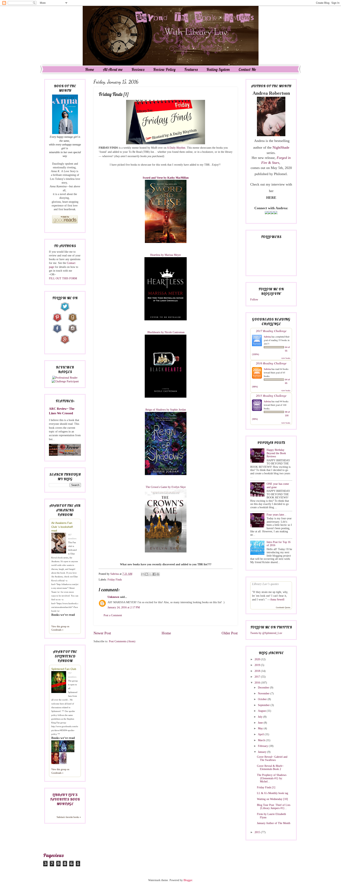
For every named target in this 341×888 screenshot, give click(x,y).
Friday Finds (115, 579)
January (262, 751)
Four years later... (276, 514)
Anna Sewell (277, 599)
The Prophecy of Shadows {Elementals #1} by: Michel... (271, 778)
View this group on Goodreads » (60, 628)
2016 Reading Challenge (271, 363)
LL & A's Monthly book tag (272, 793)
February (263, 746)
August (262, 710)
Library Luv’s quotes (265, 584)
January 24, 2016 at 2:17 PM (124, 607)
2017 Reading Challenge (271, 331)
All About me (113, 69)
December (264, 687)
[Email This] (143, 574)
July (260, 716)
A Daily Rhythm (176, 147)
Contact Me (247, 69)
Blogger (188, 880)
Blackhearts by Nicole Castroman (166, 332)
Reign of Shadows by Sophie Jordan (165, 409)
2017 (258, 676)
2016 (258, 682)
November (264, 693)
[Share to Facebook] (154, 574)
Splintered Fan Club (63, 668)
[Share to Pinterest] (158, 574)
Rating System (218, 69)
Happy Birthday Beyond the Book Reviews (276, 453)
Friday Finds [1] (266, 787)
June (261, 722)
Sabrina (267, 336)
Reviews (137, 69)
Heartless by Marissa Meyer (165, 254)
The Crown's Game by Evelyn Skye (166, 487)
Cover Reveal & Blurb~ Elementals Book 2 (270, 767)
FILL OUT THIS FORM (63, 278)
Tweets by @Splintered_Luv (266, 633)
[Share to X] (150, 574)
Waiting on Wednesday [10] (272, 799)
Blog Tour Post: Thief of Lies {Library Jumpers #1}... (273, 807)
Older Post (230, 633)
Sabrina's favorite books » (69, 817)
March (262, 740)
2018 (258, 671)
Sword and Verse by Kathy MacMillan (166, 177)
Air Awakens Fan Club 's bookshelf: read (62, 526)
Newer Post (102, 633)
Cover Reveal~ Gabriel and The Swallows (272, 758)
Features (191, 69)
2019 (258, 665)
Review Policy (164, 69)
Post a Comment (113, 615)
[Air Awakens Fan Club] (59, 543)
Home (89, 69)
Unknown (113, 596)
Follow (254, 299)
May (261, 728)
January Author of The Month (273, 823)
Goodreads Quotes (283, 607)
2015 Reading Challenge (271, 395)
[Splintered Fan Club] (59, 682)
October (263, 699)
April (261, 734)
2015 (258, 832)
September (264, 705)
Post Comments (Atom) (122, 641)
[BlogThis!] (147, 574)
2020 (258, 659)
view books (285, 358)
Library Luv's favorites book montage (65, 799)
